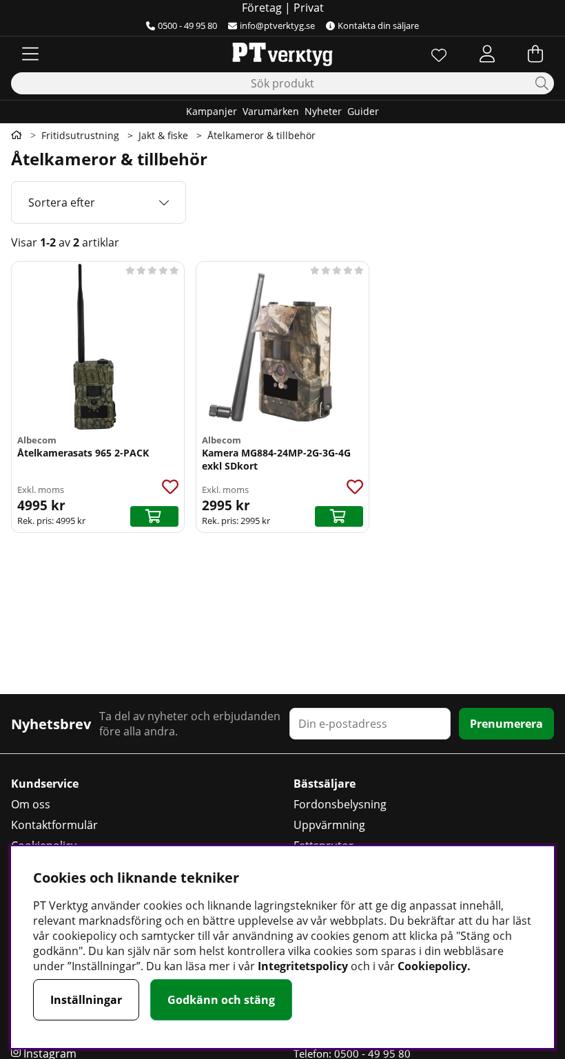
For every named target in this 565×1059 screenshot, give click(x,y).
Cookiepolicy (43, 845)
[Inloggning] (487, 53)
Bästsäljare (325, 783)
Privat (309, 7)
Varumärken (271, 111)
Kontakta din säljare (378, 25)
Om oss (30, 804)
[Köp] (154, 516)
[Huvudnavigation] (30, 53)
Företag (262, 7)
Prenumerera (506, 723)
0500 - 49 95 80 (187, 25)
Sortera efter (61, 202)
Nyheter (323, 111)
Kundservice (45, 783)
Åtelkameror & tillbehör (261, 135)
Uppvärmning (329, 824)
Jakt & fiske (163, 135)
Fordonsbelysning (340, 804)
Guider (363, 111)
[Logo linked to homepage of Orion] (282, 53)
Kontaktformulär (54, 824)
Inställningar (86, 999)
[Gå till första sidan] (16, 135)
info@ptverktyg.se (277, 25)
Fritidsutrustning (80, 135)
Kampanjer (211, 111)
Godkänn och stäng (221, 999)
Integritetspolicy (303, 966)
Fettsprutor (323, 845)
